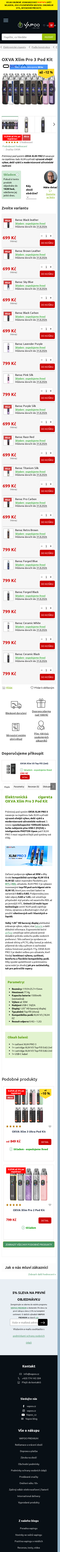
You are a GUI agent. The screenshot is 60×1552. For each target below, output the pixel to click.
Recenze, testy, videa (29, 1547)
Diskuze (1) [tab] (48, 786)
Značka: (13, 149)
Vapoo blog (31, 1418)
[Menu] (5, 20)
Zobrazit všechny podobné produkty (29, 1244)
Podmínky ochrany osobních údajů (29, 1470)
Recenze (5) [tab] (33, 786)
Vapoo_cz (31, 1414)
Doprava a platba (29, 1451)
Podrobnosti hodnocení (14, 146)
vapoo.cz (31, 1406)
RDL (14, 883)
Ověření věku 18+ (29, 1483)
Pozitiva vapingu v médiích (29, 1541)
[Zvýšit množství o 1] (50, 236)
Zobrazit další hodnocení (41, 1274)
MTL (7, 883)
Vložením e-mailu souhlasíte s (29, 1336)
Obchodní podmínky (28, 1463)
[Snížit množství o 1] (41, 236)
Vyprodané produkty (29, 1502)
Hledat (49, 36)
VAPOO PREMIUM (18, 1307)
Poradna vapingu (29, 1528)
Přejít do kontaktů (31, 1382)
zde (37, 1317)
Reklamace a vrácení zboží (28, 1444)
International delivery (28, 1495)
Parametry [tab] (19, 786)
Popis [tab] (7, 786)
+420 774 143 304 (31, 1378)
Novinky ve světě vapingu (28, 1534)
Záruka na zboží (29, 1457)
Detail (25, 777)
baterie (39, 926)
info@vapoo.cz (31, 1373)
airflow (8, 932)
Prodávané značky (28, 1476)
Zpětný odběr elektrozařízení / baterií (28, 1489)
